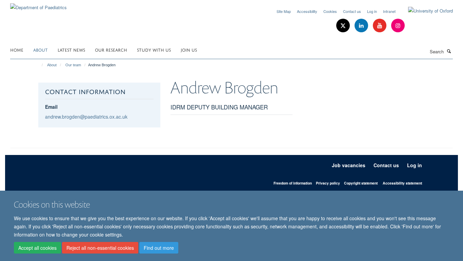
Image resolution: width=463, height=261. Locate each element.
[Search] (449, 51)
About (40, 49)
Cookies (330, 11)
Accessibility (307, 11)
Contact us (352, 11)
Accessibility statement (402, 183)
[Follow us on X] (343, 25)
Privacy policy (328, 183)
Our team (73, 65)
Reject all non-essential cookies (100, 247)
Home (16, 49)
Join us (189, 49)
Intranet (389, 11)
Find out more (159, 247)
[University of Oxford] (425, 11)
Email (51, 106)
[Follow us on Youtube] (380, 25)
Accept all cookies (37, 247)
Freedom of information (293, 183)
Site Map (284, 11)
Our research (111, 49)
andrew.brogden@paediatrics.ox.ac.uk (86, 116)
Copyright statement (361, 183)
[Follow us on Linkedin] (362, 25)
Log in (372, 11)
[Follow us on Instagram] (398, 25)
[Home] (39, 65)
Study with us (154, 49)
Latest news (71, 49)
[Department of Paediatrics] (38, 5)
